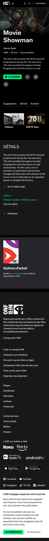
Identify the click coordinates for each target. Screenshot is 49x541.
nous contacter (16, 273)
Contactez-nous (10, 416)
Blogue (6, 385)
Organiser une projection (15, 376)
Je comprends (13, 532)
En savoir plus (33, 532)
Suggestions (10, 103)
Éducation (8, 396)
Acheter (34, 103)
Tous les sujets (10, 204)
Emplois (7, 432)
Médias (6, 426)
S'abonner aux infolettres (15, 355)
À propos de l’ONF (12, 338)
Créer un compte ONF (13, 349)
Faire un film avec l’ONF (15, 370)
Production (8, 406)
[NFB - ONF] (6, 3)
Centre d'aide (9, 421)
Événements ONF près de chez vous (20, 365)
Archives (7, 401)
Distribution (9, 391)
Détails (23, 103)
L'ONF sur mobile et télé (15, 441)
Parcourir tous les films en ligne (18, 360)
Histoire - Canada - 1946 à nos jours (20, 200)
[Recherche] (25, 3)
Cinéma (7, 195)
